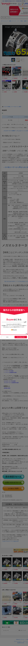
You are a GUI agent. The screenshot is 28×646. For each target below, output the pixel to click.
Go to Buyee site (20, 337)
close (7, 337)
